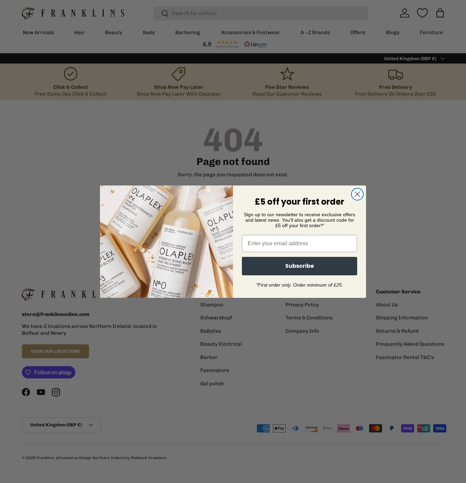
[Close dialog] (357, 194)
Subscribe (299, 266)
